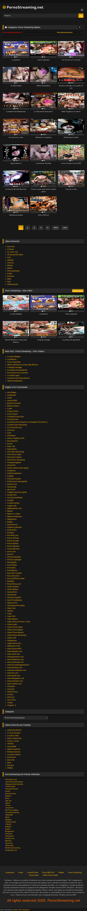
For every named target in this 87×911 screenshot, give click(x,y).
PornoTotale (12, 565)
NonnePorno (12, 525)
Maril (9, 279)
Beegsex (8, 819)
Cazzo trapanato (14, 362)
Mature (10, 511)
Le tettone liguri (13, 375)
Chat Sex (11, 430)
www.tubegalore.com (16, 678)
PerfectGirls (12, 530)
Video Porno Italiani (15, 630)
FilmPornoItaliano (14, 473)
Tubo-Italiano (12, 619)
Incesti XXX (12, 495)
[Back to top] (79, 904)
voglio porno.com (14, 643)
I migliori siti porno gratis (17, 492)
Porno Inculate (13, 541)
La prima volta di (14, 754)
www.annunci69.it (14, 649)
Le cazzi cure (12, 252)
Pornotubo (11, 568)
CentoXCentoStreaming (14, 782)
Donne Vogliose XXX (15, 438)
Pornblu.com (9, 838)
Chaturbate (9, 836)
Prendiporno (12, 570)
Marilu (9, 268)
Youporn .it (11, 705)
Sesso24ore (12, 592)
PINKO (10, 768)
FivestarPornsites (11, 789)
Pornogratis (12, 562)
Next (56, 227)
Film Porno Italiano (11, 810)
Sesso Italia (34, 875)
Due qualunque (13, 271)
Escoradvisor (12, 441)
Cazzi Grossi (12, 414)
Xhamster (11, 686)
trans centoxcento (14, 738)
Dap (9, 282)
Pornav (7, 805)
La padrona (11, 359)
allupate (10, 260)
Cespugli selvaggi (14, 367)
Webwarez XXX (13, 646)
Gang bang (11, 487)
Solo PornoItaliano (14, 600)
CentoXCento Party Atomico (18, 378)
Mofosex (8, 841)
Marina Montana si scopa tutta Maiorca (22, 365)
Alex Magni (11, 392)
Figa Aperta (12, 449)
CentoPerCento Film (15, 417)
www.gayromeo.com (15, 657)
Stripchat (8, 834)
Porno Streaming (75, 872)
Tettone (10, 611)
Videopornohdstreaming (14, 784)
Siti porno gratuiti (14, 597)
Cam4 (9, 409)
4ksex (7, 817)
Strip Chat (11, 608)
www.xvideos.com (14, 684)
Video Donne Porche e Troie (18, 622)
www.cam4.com (13, 654)
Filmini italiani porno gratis (17, 468)
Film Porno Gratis (14, 454)
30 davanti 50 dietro (15, 255)
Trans (9, 614)
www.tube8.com (13, 676)
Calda (9, 273)
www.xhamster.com (15, 681)
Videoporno (12, 640)
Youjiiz (10, 703)
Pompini (10, 533)
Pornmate (9, 843)
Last (65, 227)
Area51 (7, 791)
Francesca (11, 757)
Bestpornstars (10, 793)
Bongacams (9, 831)
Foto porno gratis (14, 479)
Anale (9, 398)
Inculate (10, 500)
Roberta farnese (13, 752)
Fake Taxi (11, 446)
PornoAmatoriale (14, 557)
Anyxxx (7, 829)
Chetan (15, 910)
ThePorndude (10, 786)
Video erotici (12, 624)
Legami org (11, 506)
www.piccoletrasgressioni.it (18, 665)
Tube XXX (11, 616)
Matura (10, 265)
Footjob (10, 476)
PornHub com (12, 535)
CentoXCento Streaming (17, 425)
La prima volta (13, 736)
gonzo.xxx (11, 489)
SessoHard (11, 595)
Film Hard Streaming (15, 452)
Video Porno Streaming (16, 635)
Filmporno (11, 471)
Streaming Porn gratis (16, 605)
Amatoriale (11, 395)
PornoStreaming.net (24, 7)
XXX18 (10, 694)
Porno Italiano (12, 543)
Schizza (10, 263)
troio (9, 257)
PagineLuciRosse (14, 527)
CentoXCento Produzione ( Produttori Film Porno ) (27, 422)
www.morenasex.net (15, 662)
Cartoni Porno (12, 411)
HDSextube (9, 845)
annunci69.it (12, 400)
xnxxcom (10, 689)
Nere (9, 763)
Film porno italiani (14, 457)
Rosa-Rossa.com (14, 584)
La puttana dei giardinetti (17, 370)
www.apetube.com (14, 651)
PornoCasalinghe (14, 560)
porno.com (11, 551)
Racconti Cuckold (14, 573)
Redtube (10, 581)
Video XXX (11, 638)
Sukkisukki (9, 815)
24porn (7, 803)
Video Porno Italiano (15, 632)
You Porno (11, 700)
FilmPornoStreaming (12, 848)
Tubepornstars (10, 822)
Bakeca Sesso (13, 406)
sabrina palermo (13, 749)
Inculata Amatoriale (15, 498)
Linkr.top (8, 801)
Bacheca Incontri (14, 403)
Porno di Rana (13, 538)
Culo (9, 433)
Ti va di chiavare (13, 733)
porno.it (10, 554)
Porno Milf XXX (13, 549)
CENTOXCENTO (14, 730)
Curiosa (10, 249)
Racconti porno (13, 576)
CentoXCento (12, 419)
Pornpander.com (11, 850)
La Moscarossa (13, 503)
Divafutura (11, 436)
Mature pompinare (14, 516)
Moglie (10, 522)
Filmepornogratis (14, 462)
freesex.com (12, 484)
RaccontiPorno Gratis (15, 578)
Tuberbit (8, 824)
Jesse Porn (9, 808)
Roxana (10, 765)
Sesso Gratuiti (13, 587)
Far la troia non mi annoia (17, 373)
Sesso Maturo (12, 589)
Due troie (11, 246)
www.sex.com (12, 673)
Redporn (8, 796)
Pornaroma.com (11, 779)
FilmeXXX (11, 465)
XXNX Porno (12, 692)
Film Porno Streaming (16, 460)
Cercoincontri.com (14, 427)
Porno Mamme (13, 546)
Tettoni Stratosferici (15, 381)
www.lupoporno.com (15, 659)
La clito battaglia (13, 356)
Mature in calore (13, 514)
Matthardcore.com (14, 508)
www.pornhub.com (14, 667)
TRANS (10, 744)
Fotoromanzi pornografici (17, 481)
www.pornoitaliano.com (16, 670)
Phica (7, 798)
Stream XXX (12, 603)
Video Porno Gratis (15, 627)
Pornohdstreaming (12, 812)
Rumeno (10, 276)
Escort (9, 444)
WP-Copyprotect (24, 910)
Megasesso (12, 519)
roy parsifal (11, 746)
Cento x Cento (13, 741)
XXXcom (10, 697)
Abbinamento (12, 284)
